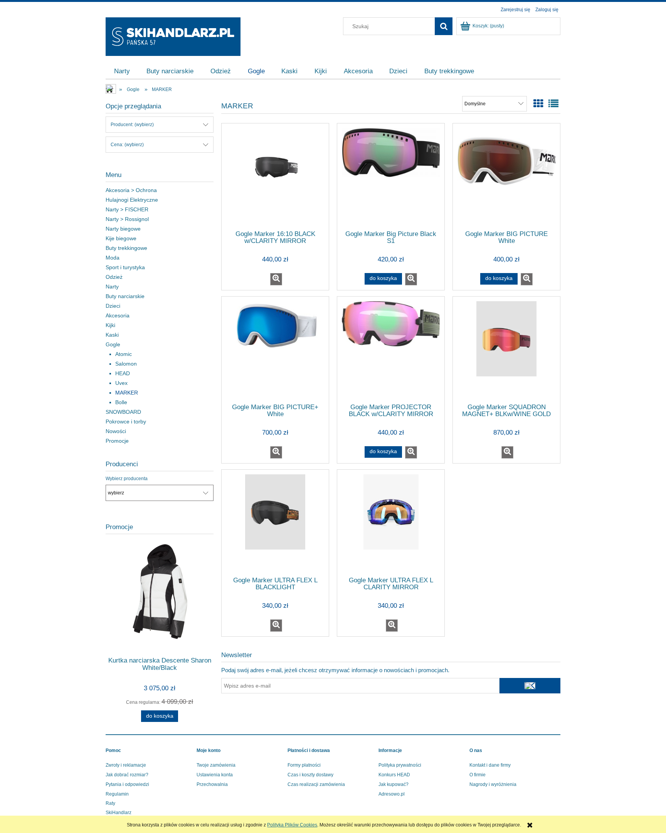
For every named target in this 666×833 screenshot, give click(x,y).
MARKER (126, 393)
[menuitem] (122, 71)
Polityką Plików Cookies (292, 825)
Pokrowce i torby (126, 421)
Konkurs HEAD (394, 774)
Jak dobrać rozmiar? (127, 774)
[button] (276, 279)
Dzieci (113, 306)
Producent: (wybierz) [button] (132, 124)
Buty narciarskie (125, 296)
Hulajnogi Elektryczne (132, 200)
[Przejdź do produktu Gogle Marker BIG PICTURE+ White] (275, 349)
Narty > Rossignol (127, 219)
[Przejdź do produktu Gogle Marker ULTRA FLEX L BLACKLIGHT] (275, 522)
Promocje (117, 441)
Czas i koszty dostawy (310, 774)
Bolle (121, 402)
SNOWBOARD (123, 412)
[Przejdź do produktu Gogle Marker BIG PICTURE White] (506, 176)
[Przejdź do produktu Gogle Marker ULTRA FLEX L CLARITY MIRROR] (391, 522)
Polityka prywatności (399, 765)
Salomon (126, 364)
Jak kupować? (393, 784)
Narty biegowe (123, 229)
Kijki (110, 325)
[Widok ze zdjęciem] (538, 103)
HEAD (122, 373)
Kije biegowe (121, 238)
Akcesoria (118, 315)
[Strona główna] (173, 35)
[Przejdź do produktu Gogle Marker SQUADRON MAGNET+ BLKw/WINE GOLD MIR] (506, 349)
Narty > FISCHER (127, 209)
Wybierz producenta (127, 478)
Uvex (121, 383)
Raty (110, 803)
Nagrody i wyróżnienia (492, 784)
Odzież (114, 277)
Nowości (116, 431)
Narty (112, 286)
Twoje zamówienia (216, 765)
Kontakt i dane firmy (490, 765)
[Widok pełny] (553, 103)
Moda (112, 258)
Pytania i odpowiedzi (127, 784)
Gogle (113, 344)
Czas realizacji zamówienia (316, 784)
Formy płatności (304, 765)
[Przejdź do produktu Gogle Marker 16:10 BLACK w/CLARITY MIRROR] (275, 176)
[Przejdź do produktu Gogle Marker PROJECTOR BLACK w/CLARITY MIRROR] (391, 349)
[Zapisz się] (530, 685)
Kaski (112, 335)
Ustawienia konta (215, 774)
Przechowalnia (212, 784)
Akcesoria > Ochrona (131, 190)
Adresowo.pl (391, 794)
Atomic (123, 354)
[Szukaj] (443, 26)
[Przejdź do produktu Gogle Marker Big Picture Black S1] (391, 176)
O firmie (477, 774)
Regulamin (117, 794)
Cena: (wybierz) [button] (127, 144)
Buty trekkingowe (126, 248)
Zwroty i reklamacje (126, 765)
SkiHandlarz (118, 812)
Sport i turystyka (125, 267)
